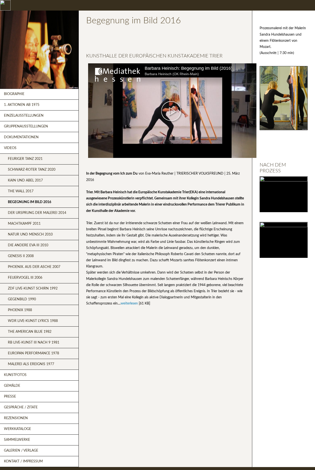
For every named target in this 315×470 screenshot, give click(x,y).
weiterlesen (129, 303)
